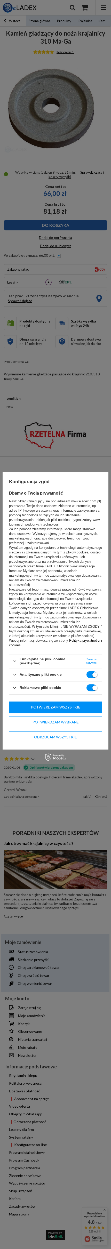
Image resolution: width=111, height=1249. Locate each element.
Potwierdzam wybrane (56, 722)
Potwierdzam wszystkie (55, 707)
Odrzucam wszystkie (55, 737)
